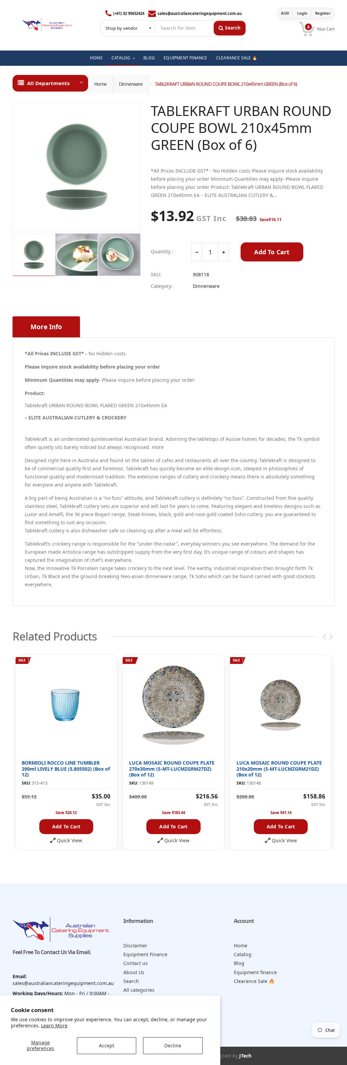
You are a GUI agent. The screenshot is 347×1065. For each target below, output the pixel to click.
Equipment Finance (145, 954)
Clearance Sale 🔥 (254, 981)
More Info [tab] (46, 326)
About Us (133, 972)
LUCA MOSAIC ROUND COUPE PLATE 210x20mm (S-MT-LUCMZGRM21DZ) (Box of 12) (279, 769)
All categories (139, 990)
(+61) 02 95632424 (128, 13)
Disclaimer (135, 945)
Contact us (135, 963)
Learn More (54, 1025)
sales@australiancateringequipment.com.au (200, 13)
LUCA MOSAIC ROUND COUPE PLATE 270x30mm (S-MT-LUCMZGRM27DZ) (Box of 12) (172, 769)
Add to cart (66, 826)
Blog (239, 963)
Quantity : (162, 252)
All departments (48, 83)
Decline (172, 1045)
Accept (106, 1045)
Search (131, 981)
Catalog (242, 954)
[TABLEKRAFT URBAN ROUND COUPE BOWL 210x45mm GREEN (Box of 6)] (77, 166)
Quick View (69, 840)
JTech (245, 1055)
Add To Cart (271, 252)
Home (100, 84)
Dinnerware (130, 84)
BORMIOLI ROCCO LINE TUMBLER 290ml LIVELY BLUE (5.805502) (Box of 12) (66, 769)
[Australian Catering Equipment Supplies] (47, 23)
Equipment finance (255, 972)
